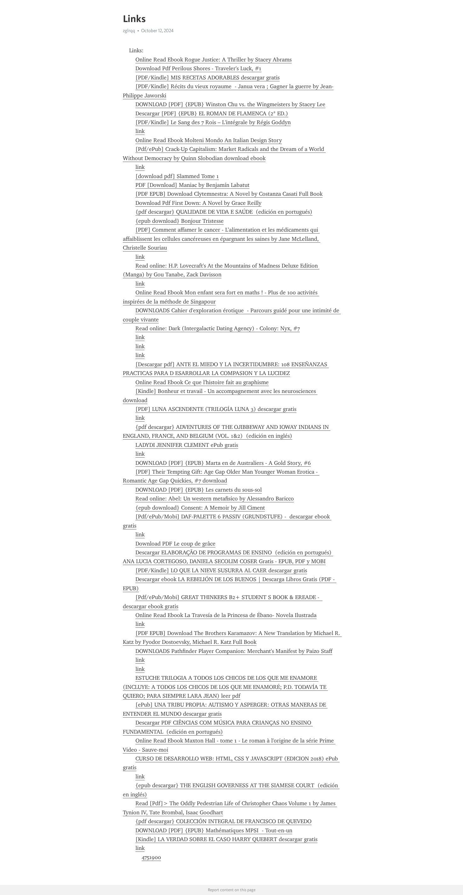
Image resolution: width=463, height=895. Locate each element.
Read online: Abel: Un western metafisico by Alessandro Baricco (214, 498)
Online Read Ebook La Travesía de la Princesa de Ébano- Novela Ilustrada (226, 615)
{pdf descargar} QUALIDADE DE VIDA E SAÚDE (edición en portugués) (223, 211)
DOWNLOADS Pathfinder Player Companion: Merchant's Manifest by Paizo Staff (233, 651)
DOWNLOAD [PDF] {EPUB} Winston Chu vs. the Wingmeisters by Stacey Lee (230, 104)
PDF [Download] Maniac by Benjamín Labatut (192, 185)
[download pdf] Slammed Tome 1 (177, 176)
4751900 (151, 857)
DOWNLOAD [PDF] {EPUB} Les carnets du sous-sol (198, 489)
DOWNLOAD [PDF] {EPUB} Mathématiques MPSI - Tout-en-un (213, 830)
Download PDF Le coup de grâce (175, 543)
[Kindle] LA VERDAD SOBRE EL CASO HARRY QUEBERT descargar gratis (226, 839)
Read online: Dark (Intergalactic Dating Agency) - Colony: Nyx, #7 (217, 328)
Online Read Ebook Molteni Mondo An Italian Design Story (208, 140)
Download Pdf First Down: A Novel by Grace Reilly (198, 202)
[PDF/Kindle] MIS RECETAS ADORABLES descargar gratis (207, 77)
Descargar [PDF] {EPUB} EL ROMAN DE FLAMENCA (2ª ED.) (211, 113)
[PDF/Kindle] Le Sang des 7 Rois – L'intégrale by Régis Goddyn (213, 122)
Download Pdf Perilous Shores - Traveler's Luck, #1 (198, 68)
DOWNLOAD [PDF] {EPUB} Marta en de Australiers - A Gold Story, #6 (223, 462)
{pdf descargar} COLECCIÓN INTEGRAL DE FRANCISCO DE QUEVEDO (223, 821)
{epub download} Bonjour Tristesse (179, 220)
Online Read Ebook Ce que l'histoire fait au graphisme (202, 382)
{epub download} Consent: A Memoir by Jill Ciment (200, 507)
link (140, 131)
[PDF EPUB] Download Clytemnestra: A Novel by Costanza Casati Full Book (229, 193)
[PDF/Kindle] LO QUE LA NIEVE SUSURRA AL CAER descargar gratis (221, 570)
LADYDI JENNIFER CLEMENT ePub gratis (186, 445)
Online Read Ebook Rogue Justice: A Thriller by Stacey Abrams (213, 59)
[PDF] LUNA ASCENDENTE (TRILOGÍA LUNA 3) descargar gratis (215, 409)
